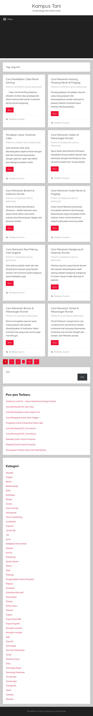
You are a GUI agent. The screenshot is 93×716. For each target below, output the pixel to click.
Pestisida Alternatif (15, 592)
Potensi (9, 610)
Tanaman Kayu (13, 659)
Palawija (10, 575)
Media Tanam (12, 561)
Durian (9, 504)
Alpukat (9, 473)
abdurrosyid (36, 87)
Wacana (9, 699)
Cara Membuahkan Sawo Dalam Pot (23, 412)
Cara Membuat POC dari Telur (20, 407)
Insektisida (11, 521)
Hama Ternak (12, 508)
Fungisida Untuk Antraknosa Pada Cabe (24, 423)
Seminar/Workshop (15, 650)
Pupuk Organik (13, 623)
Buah (8, 490)
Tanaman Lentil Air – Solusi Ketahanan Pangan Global (31, 401)
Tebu (8, 663)
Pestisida (10, 588)
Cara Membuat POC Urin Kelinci (21, 428)
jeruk (8, 539)
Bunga (9, 499)
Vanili (8, 690)
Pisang (9, 601)
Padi (8, 570)
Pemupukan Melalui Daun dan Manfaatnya (26, 450)
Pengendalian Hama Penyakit (20, 579)
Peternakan (11, 597)
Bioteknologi (12, 486)
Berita (8, 481)
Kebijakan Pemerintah (16, 543)
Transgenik (11, 685)
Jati (7, 535)
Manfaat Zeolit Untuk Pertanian (20, 439)
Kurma (9, 552)
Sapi (8, 637)
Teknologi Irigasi (13, 668)
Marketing (11, 557)
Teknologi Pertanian (15, 672)
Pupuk (9, 614)
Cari (8, 372)
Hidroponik (11, 512)
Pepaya (9, 583)
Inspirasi (9, 526)
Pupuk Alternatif (13, 619)
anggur (9, 477)
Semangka (11, 646)
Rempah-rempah (14, 628)
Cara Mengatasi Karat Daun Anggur (22, 417)
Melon (9, 566)
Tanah (8, 654)
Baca (10, 110)
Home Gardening (14, 517)
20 (29, 361)
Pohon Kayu (11, 606)
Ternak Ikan (11, 677)
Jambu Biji (11, 530)
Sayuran (21, 119)
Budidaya (13, 119)
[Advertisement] (46, 41)
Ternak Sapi (11, 681)
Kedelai (9, 548)
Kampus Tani (46, 6)
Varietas (9, 694)
